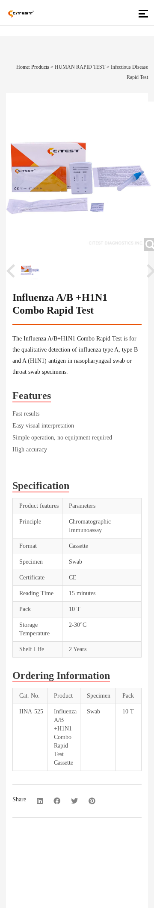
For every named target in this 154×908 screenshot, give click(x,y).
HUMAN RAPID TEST (80, 67)
